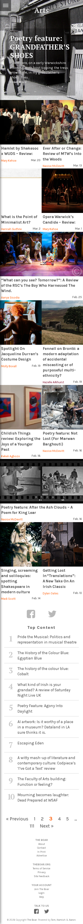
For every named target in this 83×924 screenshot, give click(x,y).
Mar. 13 (77, 165)
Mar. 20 (36, 160)
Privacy (42, 872)
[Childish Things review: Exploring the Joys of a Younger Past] (21, 407)
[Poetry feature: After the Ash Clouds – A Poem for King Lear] (41, 481)
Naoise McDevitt (53, 166)
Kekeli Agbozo (10, 456)
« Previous (17, 819)
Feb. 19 (36, 365)
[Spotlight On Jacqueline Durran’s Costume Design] (21, 322)
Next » (47, 826)
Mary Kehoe (8, 160)
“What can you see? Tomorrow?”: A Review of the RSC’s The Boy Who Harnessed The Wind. (39, 285)
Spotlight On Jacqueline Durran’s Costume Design (19, 354)
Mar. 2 (37, 228)
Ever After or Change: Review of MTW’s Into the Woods (62, 153)
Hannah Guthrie (11, 229)
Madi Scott (8, 598)
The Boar (32, 919)
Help (41, 897)
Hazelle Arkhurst (53, 382)
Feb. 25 (77, 297)
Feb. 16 (77, 450)
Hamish (61, 919)
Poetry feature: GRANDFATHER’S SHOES (39, 47)
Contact (41, 847)
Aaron (72, 919)
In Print (41, 851)
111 (32, 826)
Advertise (42, 855)
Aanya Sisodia (10, 297)
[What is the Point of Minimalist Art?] (21, 190)
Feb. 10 (77, 593)
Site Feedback (41, 876)
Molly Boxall (9, 366)
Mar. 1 (78, 228)
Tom (53, 919)
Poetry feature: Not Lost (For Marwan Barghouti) (60, 438)
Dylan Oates (50, 593)
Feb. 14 (36, 598)
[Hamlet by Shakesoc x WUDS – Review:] (21, 122)
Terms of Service (41, 868)
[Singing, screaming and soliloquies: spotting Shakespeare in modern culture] (21, 544)
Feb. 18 (36, 455)
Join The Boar (41, 889)
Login (41, 893)
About (41, 844)
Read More (18, 82)
